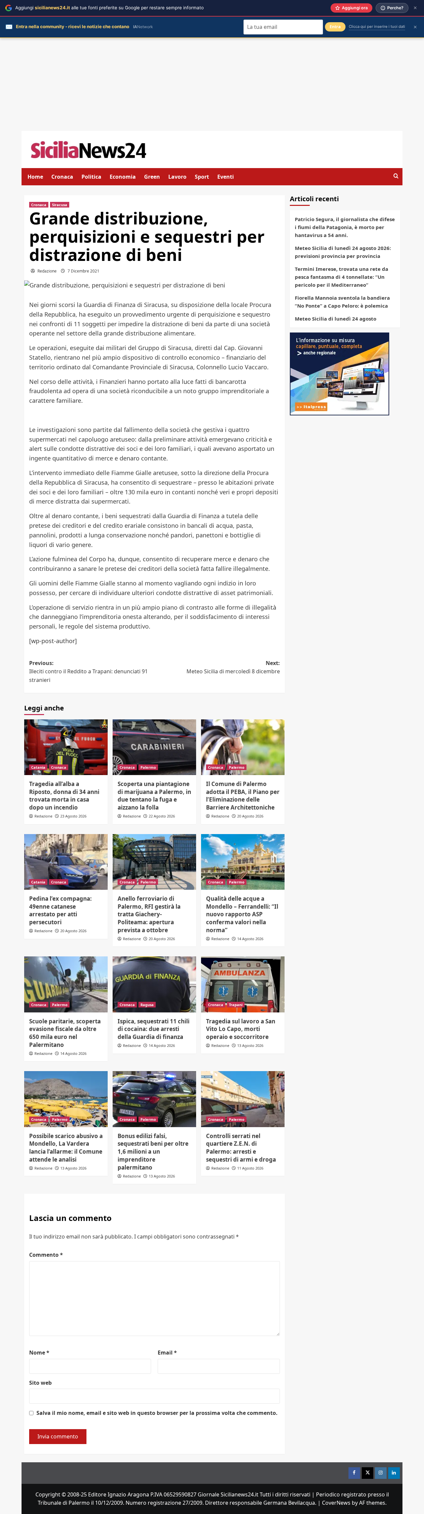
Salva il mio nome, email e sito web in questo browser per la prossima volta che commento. (157, 1413)
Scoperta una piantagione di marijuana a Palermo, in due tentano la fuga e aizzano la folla (154, 795)
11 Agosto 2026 (250, 1168)
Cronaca (62, 176)
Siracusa (59, 204)
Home (35, 176)
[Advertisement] (212, 84)
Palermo (148, 767)
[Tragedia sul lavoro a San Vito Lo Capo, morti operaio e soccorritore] (243, 984)
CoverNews (336, 1502)
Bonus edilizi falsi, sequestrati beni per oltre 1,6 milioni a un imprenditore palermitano (153, 1151)
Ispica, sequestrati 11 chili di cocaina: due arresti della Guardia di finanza (153, 1029)
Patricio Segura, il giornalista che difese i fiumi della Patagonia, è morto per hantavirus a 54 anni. (345, 227)
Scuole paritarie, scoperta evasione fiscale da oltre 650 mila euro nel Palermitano (65, 1033)
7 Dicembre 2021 (83, 271)
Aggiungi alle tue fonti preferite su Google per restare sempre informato (109, 7)
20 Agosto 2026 (250, 816)
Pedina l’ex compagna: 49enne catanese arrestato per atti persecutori (60, 910)
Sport (202, 176)
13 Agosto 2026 (250, 1045)
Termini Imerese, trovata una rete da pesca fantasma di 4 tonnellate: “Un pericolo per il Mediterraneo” (341, 277)
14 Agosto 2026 (250, 938)
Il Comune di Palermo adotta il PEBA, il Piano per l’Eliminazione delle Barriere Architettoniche (243, 795)
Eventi (225, 176)
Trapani (235, 1004)
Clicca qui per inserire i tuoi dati (377, 26)
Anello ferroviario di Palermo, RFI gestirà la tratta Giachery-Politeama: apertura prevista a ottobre (149, 914)
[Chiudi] (415, 7)
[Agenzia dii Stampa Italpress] (339, 373)
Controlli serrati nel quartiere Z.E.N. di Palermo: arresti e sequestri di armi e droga (241, 1147)
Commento (46, 1254)
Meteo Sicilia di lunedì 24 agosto (335, 318)
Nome (39, 1352)
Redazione (47, 271)
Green (152, 176)
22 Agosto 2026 (162, 816)
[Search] (396, 176)
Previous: (88, 671)
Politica (91, 176)
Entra (335, 27)
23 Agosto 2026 (73, 816)
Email (167, 1352)
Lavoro (177, 176)
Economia (123, 176)
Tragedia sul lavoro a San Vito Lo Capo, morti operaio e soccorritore (240, 1029)
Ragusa (147, 1004)
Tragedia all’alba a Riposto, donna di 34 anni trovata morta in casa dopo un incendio (64, 795)
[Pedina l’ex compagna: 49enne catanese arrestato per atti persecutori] (66, 862)
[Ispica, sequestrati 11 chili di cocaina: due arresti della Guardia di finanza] (154, 984)
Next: (233, 667)
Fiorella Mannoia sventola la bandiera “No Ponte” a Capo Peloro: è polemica (342, 301)
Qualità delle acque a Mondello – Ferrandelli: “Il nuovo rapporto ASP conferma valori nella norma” (242, 914)
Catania (38, 767)
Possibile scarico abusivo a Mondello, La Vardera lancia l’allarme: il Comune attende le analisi (66, 1147)
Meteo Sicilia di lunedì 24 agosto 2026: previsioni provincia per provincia (343, 252)
